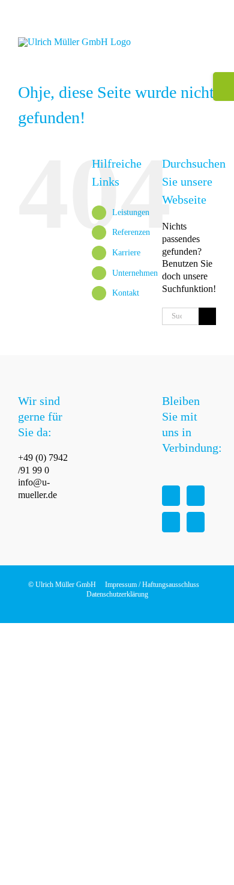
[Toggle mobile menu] (211, 43)
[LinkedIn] (171, 522)
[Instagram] (196, 495)
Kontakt (125, 292)
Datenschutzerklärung (117, 594)
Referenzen (131, 232)
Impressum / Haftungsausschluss (152, 584)
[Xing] (196, 522)
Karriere (126, 252)
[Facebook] (171, 495)
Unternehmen (135, 273)
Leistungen (130, 212)
